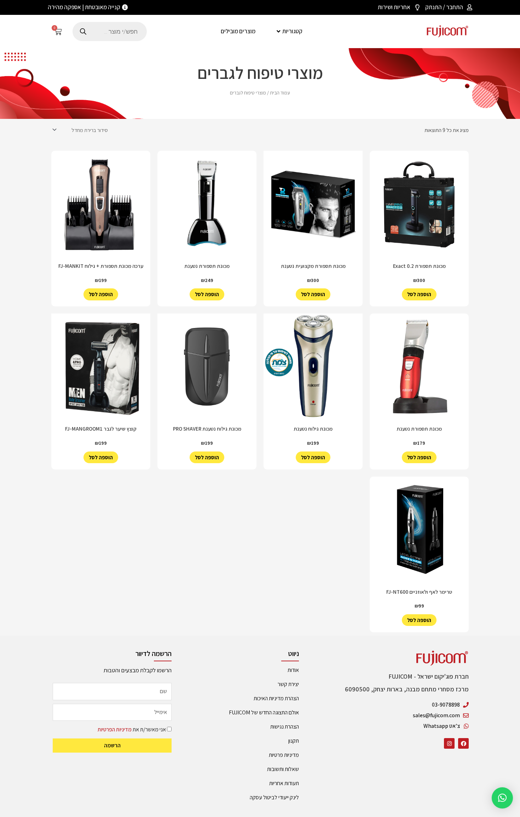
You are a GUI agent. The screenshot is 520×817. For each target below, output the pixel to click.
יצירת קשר (288, 684)
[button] (502, 798)
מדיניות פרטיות (284, 755)
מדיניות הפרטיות (115, 729)
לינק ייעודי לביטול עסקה (274, 797)
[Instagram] (449, 743)
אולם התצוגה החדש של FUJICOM (264, 712)
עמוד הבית (280, 93)
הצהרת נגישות (284, 726)
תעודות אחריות (284, 783)
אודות (293, 670)
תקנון (293, 740)
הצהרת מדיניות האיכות (276, 698)
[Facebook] (463, 743)
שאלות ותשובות (283, 769)
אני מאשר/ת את (132, 729)
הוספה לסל (419, 294)
